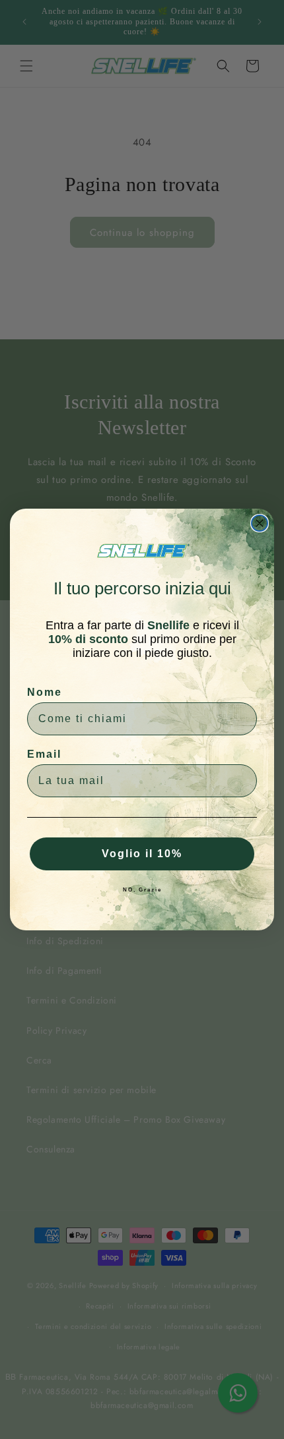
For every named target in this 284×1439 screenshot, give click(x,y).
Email (44, 754)
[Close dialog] (259, 523)
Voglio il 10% (142, 853)
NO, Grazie (142, 890)
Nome (44, 692)
